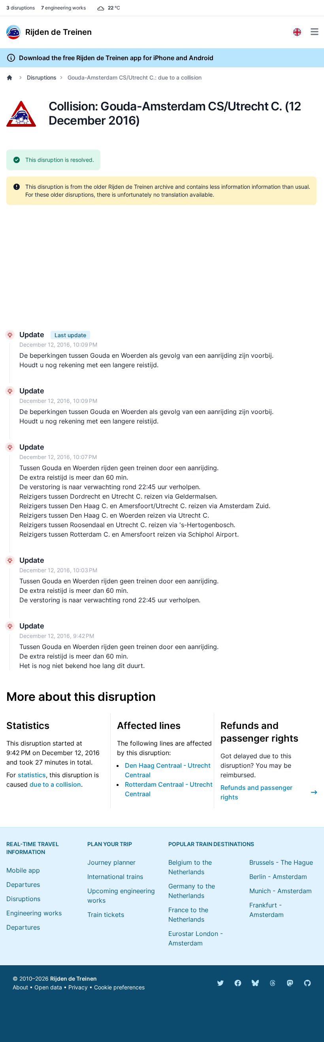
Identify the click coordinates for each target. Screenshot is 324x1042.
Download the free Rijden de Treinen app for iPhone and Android (116, 58)
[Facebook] (238, 983)
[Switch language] (297, 32)
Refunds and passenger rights (256, 792)
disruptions (20, 8)
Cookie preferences (119, 987)
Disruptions (42, 77)
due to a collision (55, 784)
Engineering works (34, 913)
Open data (48, 987)
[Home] (11, 77)
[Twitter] (220, 983)
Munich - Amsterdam (280, 891)
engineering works (63, 8)
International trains (115, 877)
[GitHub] (307, 983)
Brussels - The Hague (281, 862)
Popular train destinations (211, 844)
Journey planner (111, 862)
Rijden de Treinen (73, 978)
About (20, 987)
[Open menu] (314, 32)
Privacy (78, 987)
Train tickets (105, 915)
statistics (32, 775)
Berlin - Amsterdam (278, 877)
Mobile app (23, 870)
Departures (23, 884)
